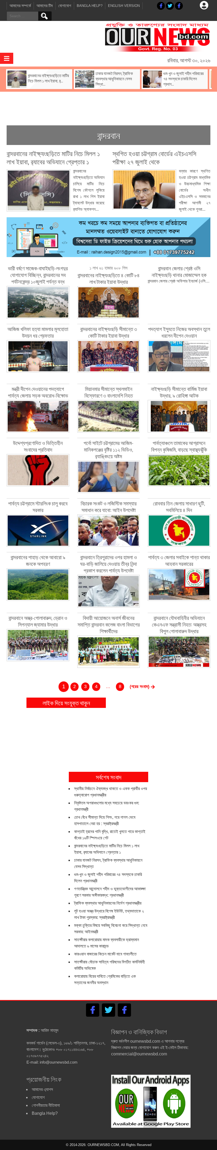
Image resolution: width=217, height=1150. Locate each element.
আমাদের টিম (45, 5)
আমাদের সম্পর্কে (20, 5)
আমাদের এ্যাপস (42, 1089)
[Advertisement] (108, 104)
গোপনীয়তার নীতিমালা (46, 1105)
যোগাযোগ (64, 5)
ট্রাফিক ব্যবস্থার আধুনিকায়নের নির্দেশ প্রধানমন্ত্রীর (107, 903)
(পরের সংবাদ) (140, 686)
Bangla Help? (89, 6)
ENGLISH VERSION (124, 6)
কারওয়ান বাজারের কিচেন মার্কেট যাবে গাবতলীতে (105, 954)
